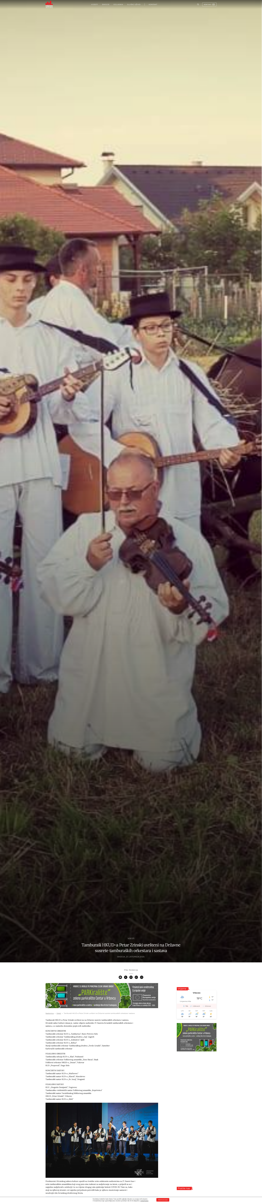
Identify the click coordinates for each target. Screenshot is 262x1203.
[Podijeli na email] (131, 977)
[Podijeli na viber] (141, 977)
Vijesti (131, 938)
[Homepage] (49, 4)
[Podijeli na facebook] (120, 977)
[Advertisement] (196, 1070)
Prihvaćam (163, 1200)
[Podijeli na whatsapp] (136, 977)
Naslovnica (50, 1013)
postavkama (144, 1201)
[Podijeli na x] (125, 977)
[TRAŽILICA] (198, 4)
